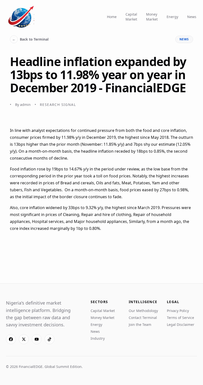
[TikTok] (49, 339)
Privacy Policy (178, 310)
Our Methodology (143, 310)
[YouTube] (37, 339)
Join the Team (140, 324)
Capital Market (131, 17)
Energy (172, 16)
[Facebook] (11, 339)
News (191, 16)
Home (112, 16)
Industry (98, 338)
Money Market (152, 17)
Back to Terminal (30, 39)
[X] (24, 339)
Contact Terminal (143, 317)
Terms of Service (180, 317)
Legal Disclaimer (180, 324)
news (184, 39)
